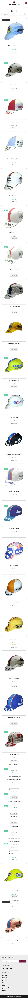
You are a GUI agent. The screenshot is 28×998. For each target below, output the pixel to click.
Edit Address (5, 978)
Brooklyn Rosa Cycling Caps (14, 940)
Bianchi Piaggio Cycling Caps (14, 158)
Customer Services (6, 983)
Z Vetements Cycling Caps (14, 45)
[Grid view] (12, 11)
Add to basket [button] (14, 90)
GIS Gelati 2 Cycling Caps (14, 804)
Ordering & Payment (6, 987)
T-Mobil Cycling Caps (14, 853)
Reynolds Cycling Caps (14, 528)
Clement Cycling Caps (14, 639)
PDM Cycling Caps (14, 828)
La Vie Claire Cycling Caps (14, 306)
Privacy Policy (5, 988)
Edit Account (4, 980)
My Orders (4, 977)
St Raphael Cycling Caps (14, 841)
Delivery (4, 985)
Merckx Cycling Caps (14, 678)
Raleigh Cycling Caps (14, 232)
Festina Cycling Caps (14, 791)
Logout (3, 982)
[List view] (15, 11)
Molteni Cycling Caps (14, 195)
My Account (4, 975)
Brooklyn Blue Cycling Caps (14, 717)
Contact (4, 990)
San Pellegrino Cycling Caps (14, 602)
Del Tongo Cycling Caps (14, 380)
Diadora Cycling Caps (14, 766)
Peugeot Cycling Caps (14, 84)
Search (22, 961)
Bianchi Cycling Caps (14, 903)
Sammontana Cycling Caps (14, 343)
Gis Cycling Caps (14, 417)
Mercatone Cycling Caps (14, 890)
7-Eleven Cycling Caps (14, 269)
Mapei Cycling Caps (14, 565)
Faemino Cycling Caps (14, 121)
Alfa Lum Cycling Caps (14, 754)
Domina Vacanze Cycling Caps (14, 779)
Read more (14, 53)
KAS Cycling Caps (14, 816)
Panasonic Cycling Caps (14, 491)
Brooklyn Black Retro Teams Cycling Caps (14, 454)
